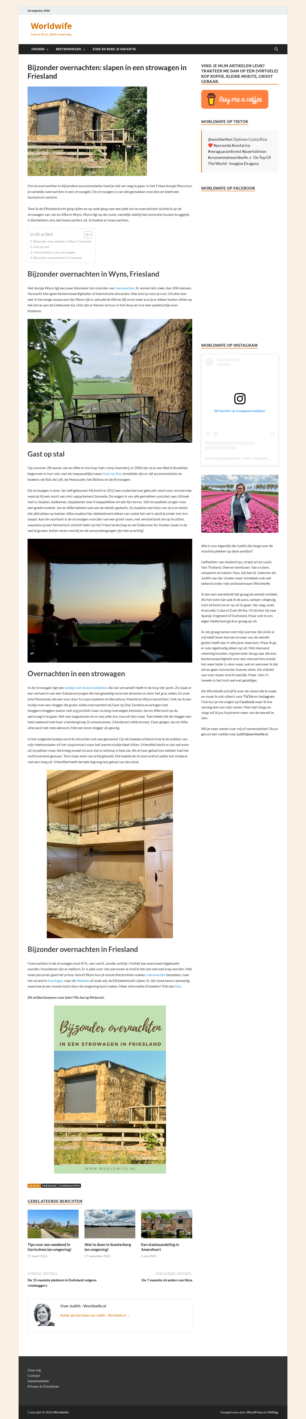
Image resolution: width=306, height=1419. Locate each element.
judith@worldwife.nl (252, 734)
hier (178, 986)
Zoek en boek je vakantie (114, 49)
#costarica (241, 145)
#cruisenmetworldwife (228, 157)
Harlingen (55, 980)
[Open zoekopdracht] (276, 49)
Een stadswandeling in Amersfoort (160, 1247)
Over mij (34, 1370)
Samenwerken (38, 1381)
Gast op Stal (112, 473)
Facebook (246, 702)
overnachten (69, 1185)
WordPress (255, 1412)
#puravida (222, 145)
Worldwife (51, 25)
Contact (34, 1375)
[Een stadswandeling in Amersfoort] (166, 1225)
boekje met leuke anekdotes (86, 687)
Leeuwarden (124, 288)
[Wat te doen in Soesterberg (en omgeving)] (110, 1225)
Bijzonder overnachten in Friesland (57, 258)
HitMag (272, 1412)
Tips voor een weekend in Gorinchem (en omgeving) (49, 1247)
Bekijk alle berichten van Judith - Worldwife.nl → (95, 1315)
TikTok (249, 696)
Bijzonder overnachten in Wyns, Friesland (62, 241)
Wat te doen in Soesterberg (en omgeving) (107, 1247)
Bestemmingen (68, 49)
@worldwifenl (220, 139)
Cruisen (38, 49)
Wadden (82, 980)
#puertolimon (254, 151)
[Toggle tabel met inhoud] (86, 234)
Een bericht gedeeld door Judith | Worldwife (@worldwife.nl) (247, 458)
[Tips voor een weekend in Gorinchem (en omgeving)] (53, 1225)
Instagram (266, 696)
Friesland (49, 1185)
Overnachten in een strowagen (54, 252)
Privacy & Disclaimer (43, 1386)
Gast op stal (41, 247)
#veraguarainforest (224, 151)
